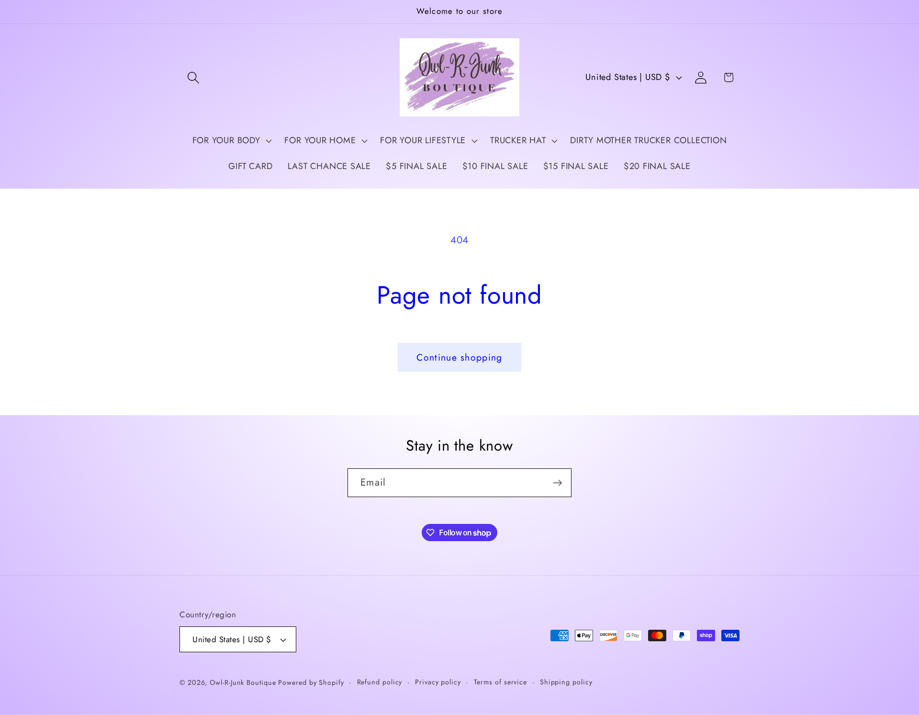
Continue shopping (459, 357)
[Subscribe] (557, 483)
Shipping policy (566, 682)
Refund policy (380, 682)
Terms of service (500, 682)
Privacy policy (438, 682)
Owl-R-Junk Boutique (244, 682)
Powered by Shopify (311, 682)
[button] (193, 77)
